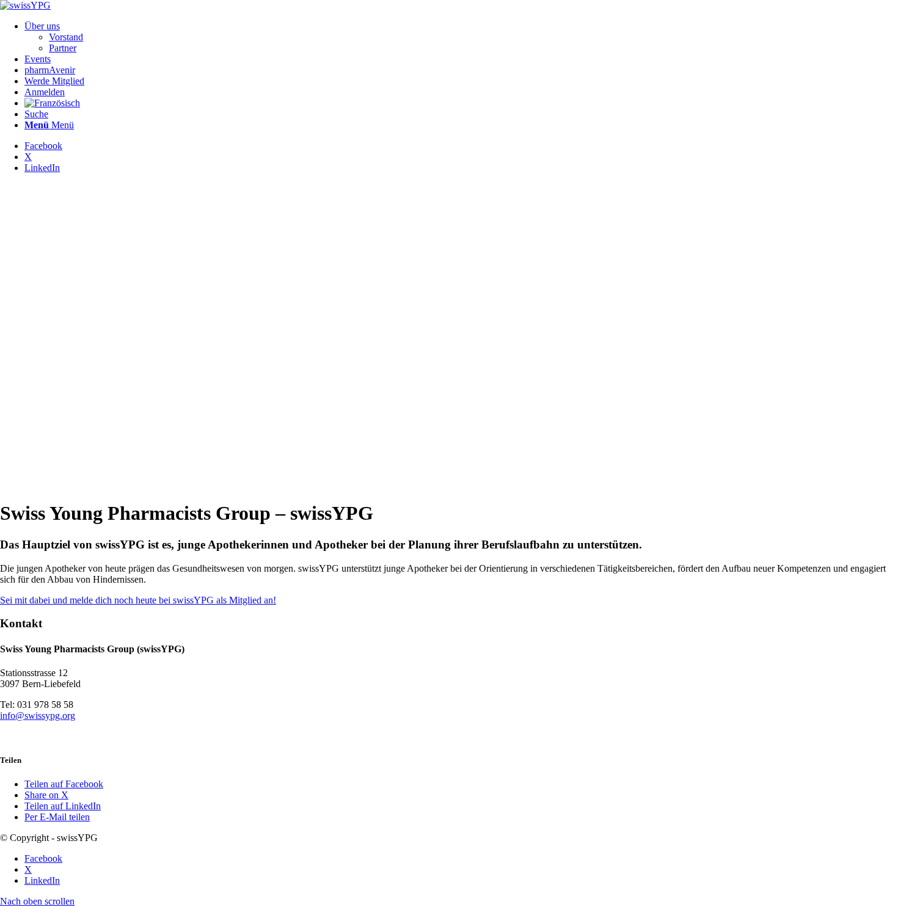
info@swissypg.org (37, 715)
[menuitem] (461, 37)
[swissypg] (25, 5)
